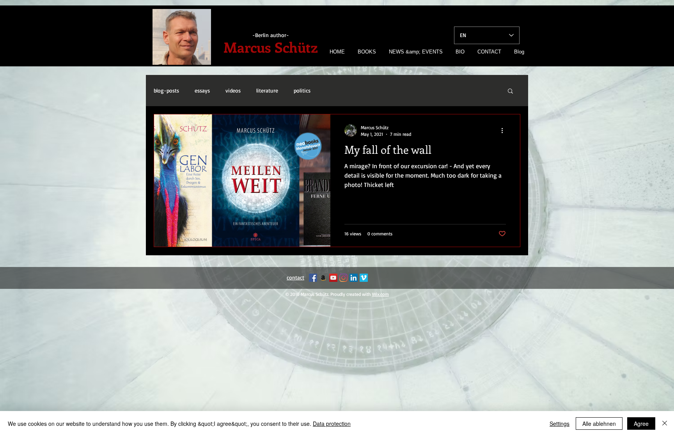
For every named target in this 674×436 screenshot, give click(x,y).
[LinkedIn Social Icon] (353, 278)
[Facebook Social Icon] (313, 278)
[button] (510, 91)
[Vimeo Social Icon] (364, 278)
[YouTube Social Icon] (333, 278)
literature (267, 90)
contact (295, 277)
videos (233, 90)
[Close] (664, 423)
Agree (641, 423)
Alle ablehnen (599, 423)
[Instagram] (343, 278)
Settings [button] (559, 423)
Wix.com (380, 294)
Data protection (332, 423)
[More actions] (504, 130)
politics (302, 90)
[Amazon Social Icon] (323, 278)
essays (202, 90)
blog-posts (166, 90)
